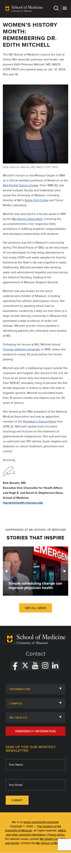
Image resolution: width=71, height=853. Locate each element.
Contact (35, 653)
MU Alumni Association (27, 219)
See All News (35, 608)
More (64, 9)
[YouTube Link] (35, 665)
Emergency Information (35, 731)
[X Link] (25, 665)
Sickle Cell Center (36, 200)
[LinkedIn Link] (55, 665)
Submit (17, 800)
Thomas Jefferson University (21, 349)
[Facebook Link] (15, 665)
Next (64, 571)
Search (57, 9)
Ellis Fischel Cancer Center (20, 185)
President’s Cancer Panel (39, 421)
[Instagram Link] (45, 665)
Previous (6, 571)
